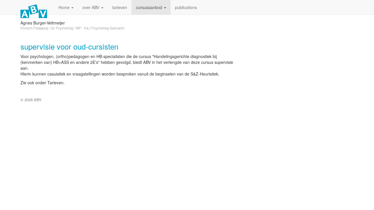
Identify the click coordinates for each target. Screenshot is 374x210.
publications (186, 7)
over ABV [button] (91, 7)
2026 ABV (33, 99)
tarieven (119, 7)
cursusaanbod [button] (149, 7)
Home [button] (64, 7)
